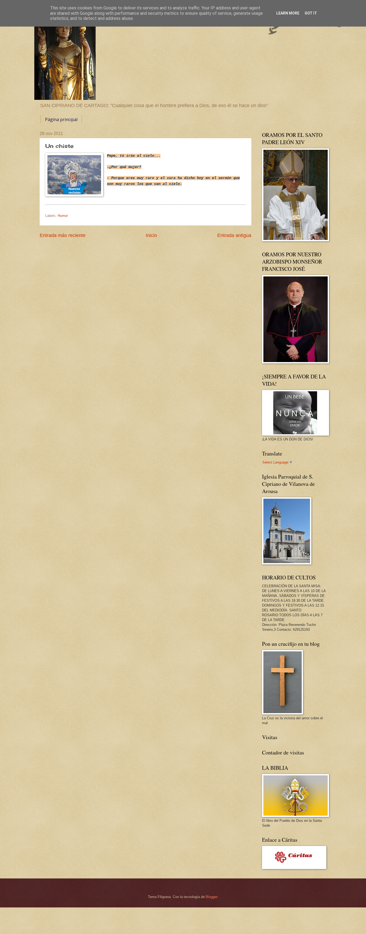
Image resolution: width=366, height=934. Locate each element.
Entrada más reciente (62, 235)
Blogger (211, 897)
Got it (311, 13)
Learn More (287, 13)
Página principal (61, 119)
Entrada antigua (234, 235)
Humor (63, 216)
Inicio (151, 235)
